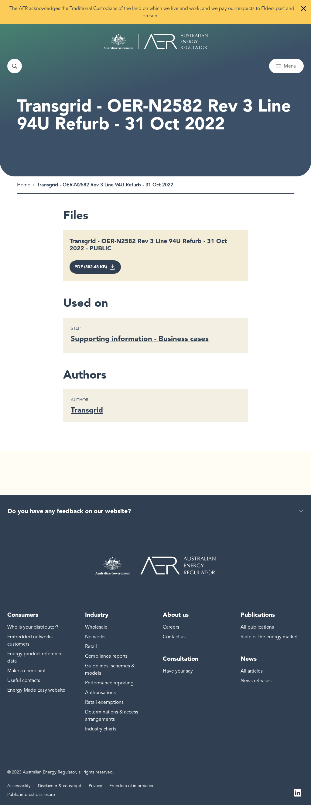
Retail (91, 646)
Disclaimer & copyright (59, 785)
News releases (256, 681)
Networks (95, 637)
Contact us (174, 637)
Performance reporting (109, 683)
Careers (171, 627)
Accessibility (19, 785)
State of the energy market (269, 637)
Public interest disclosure (31, 794)
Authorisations (100, 693)
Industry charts (100, 729)
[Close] (303, 8)
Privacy (95, 785)
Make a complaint (26, 671)
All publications (257, 627)
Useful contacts (23, 680)
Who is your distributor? (32, 627)
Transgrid (87, 410)
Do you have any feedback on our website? (69, 511)
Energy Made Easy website (36, 690)
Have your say (178, 671)
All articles (252, 671)
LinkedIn (298, 792)
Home (23, 185)
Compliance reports (106, 656)
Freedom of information (132, 785)
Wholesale (96, 627)
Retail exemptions (104, 702)
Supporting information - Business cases (140, 338)
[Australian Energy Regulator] (156, 41)
